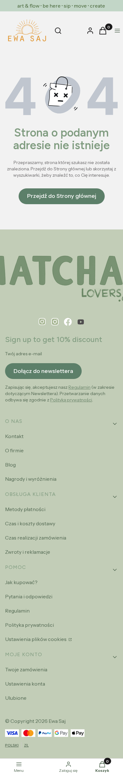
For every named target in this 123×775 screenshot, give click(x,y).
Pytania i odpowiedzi (28, 596)
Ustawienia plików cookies (36, 639)
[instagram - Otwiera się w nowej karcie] (55, 322)
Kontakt (14, 436)
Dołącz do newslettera (43, 371)
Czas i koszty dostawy (30, 523)
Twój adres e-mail (23, 354)
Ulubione (15, 698)
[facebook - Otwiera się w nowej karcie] (68, 322)
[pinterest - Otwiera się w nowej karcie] (42, 322)
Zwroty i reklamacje (27, 552)
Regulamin (79, 387)
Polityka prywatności (29, 625)
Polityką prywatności (71, 400)
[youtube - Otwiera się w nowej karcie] (81, 322)
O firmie (14, 450)
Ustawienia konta (25, 683)
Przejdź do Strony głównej (61, 195)
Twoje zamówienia (26, 669)
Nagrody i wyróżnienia (30, 479)
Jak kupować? (21, 582)
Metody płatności (25, 509)
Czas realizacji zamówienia (35, 537)
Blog (10, 464)
